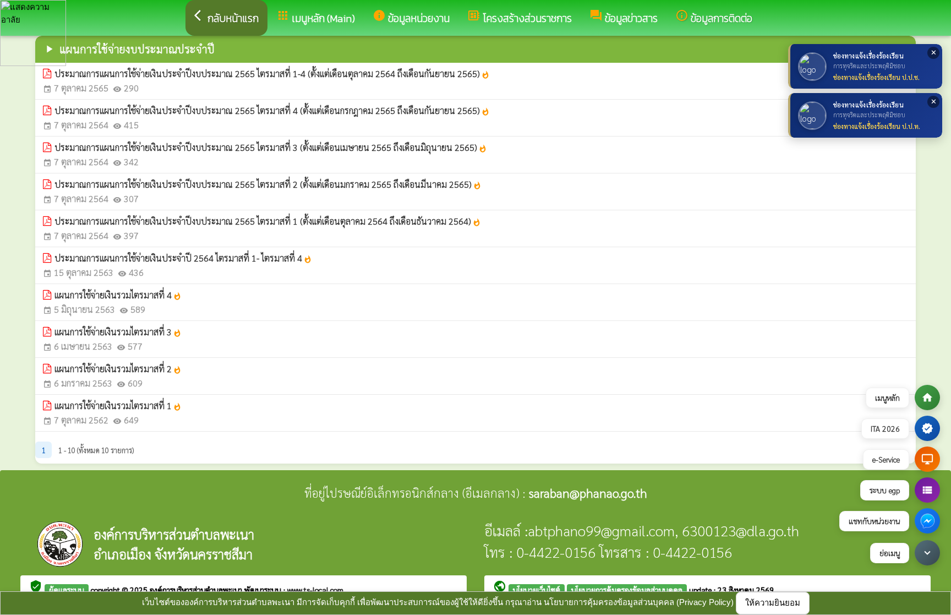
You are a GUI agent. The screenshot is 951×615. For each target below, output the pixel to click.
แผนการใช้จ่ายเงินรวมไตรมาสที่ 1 (118, 405)
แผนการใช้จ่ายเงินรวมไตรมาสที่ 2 (118, 368)
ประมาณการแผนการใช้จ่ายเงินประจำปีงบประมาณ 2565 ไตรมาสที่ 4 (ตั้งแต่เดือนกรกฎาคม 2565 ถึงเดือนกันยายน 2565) (272, 110)
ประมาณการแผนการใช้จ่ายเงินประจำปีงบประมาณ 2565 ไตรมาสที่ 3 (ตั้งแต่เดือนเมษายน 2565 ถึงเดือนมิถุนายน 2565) (270, 147)
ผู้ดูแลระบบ (66, 590)
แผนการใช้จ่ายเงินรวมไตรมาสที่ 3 (118, 332)
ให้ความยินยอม (772, 602)
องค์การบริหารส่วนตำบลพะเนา (197, 590)
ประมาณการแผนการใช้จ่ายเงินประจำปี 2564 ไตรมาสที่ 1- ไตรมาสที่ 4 (183, 258)
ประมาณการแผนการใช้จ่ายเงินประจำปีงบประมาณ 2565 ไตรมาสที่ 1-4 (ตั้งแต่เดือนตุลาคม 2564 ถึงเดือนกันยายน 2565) (272, 73)
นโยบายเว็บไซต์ (536, 590)
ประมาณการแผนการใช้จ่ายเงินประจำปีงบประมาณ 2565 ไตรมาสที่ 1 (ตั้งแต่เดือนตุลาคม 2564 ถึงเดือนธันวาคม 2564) (267, 221)
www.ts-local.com (315, 590)
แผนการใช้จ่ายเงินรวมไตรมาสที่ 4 (118, 295)
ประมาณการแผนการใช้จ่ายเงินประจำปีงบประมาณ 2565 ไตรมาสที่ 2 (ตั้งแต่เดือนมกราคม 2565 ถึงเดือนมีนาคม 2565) (268, 184)
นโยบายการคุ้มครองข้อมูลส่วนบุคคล (626, 590)
